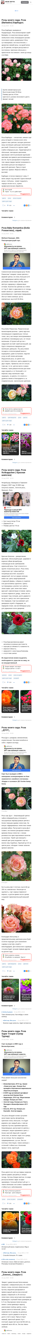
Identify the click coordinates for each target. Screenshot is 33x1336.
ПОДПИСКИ (29, 1333)
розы (9, 225)
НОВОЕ (19, 1333)
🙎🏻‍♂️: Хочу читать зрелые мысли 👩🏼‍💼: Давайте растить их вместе (13, 460)
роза (19, 467)
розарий (16, 728)
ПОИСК (8, 1333)
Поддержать (25, 2)
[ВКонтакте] (24, 5)
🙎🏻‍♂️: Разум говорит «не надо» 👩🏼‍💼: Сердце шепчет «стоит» (12, 717)
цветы (4, 225)
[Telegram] (28, 5)
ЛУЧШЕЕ (23, 1333)
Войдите (15, 270)
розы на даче (17, 225)
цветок (25, 467)
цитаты (4, 725)
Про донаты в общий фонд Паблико (9, 221)
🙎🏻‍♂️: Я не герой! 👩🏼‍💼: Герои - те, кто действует (12, 218)
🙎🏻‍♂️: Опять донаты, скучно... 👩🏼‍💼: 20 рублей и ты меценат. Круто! (14, 1006)
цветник (25, 1014)
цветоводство (12, 467)
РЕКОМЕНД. (13, 1333)
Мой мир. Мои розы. (10, 1)
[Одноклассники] (26, 5)
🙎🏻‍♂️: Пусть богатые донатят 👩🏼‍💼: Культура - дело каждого (12, 1242)
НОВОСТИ (4, 1333)
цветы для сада (7, 228)
